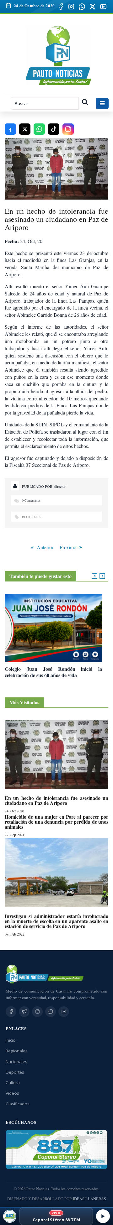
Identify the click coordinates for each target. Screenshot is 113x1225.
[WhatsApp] (82, 7)
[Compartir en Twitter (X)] (24, 129)
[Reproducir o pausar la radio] (103, 1216)
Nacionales (16, 1061)
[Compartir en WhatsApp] (39, 129)
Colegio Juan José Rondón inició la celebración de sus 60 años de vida (53, 672)
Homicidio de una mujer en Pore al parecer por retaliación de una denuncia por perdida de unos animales (56, 821)
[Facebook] (60, 7)
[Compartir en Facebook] (10, 129)
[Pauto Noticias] (58, 55)
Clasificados (18, 1104)
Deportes (15, 1072)
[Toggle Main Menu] (102, 103)
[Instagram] (71, 7)
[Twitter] (24, 1011)
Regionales (31, 517)
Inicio (11, 1040)
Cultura (13, 1082)
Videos (12, 1093)
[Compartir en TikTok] (53, 129)
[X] (93, 7)
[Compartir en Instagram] (68, 129)
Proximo (68, 547)
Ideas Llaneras (89, 1199)
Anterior (45, 547)
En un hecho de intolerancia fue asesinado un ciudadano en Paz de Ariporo (56, 800)
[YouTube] (103, 7)
